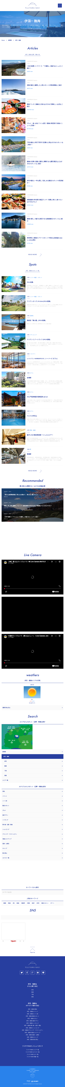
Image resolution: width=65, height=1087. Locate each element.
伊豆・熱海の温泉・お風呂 (32, 1034)
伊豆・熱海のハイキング (32, 1023)
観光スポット (45, 903)
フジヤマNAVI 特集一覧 (32, 1056)
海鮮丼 (23, 903)
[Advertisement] (32, 537)
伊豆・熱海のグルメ (32, 1018)
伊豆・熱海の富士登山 (32, 1039)
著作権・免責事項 (32, 1071)
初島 (29, 903)
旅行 (33, 903)
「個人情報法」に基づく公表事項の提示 (32, 1070)
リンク (32, 1077)
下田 (32, 994)
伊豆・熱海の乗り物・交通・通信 (32, 1025)
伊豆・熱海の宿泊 (32, 1009)
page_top (32, 950)
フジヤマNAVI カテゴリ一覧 (32, 1052)
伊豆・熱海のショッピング (32, 1027)
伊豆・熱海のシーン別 (32, 1013)
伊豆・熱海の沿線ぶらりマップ (32, 1032)
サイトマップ (32, 1076)
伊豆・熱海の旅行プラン (32, 1020)
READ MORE (32, 254)
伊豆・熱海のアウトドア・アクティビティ (32, 1030)
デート (52, 903)
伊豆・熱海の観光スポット (32, 1016)
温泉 (18, 903)
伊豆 (38, 903)
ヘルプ (32, 1073)
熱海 (5, 903)
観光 (10, 903)
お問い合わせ (32, 1074)
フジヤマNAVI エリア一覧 (32, 1049)
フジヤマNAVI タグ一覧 (32, 1054)
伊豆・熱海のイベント (32, 1011)
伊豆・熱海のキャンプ (32, 1037)
